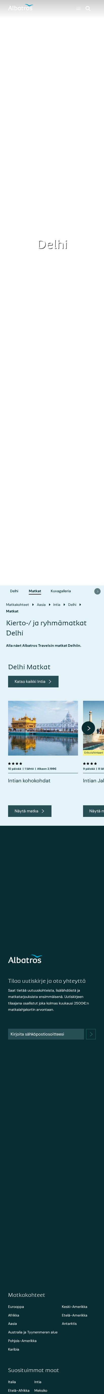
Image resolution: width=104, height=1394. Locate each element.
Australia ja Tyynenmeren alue (33, 1332)
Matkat (35, 591)
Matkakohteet (17, 604)
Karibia (13, 1349)
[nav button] (97, 591)
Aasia (41, 604)
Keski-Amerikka (74, 1306)
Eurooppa (16, 1306)
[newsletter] (91, 1034)
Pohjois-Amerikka (22, 1340)
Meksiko (40, 1390)
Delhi (14, 591)
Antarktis (69, 1323)
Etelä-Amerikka (74, 1315)
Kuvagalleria (61, 591)
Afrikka (13, 1315)
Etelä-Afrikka (19, 1390)
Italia (12, 1382)
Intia (56, 604)
